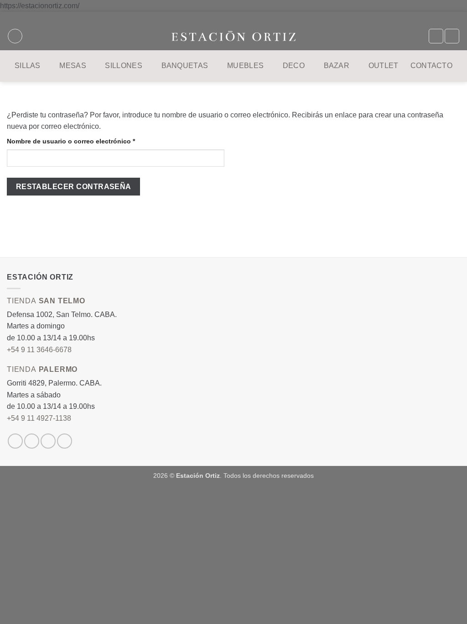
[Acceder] (436, 36)
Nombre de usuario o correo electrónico (88, 141)
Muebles (245, 65)
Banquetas (184, 65)
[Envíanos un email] (31, 441)
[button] (452, 36)
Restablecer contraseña (73, 186)
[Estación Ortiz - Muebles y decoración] (233, 36)
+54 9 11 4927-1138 (39, 418)
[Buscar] (15, 36)
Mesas (72, 65)
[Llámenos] (48, 441)
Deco (294, 65)
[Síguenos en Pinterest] (64, 441)
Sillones (123, 65)
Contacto (431, 65)
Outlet (383, 65)
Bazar (337, 65)
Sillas (28, 65)
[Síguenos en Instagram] (15, 441)
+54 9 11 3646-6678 (39, 350)
